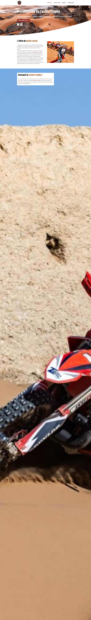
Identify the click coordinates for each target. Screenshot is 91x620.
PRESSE (63, 2)
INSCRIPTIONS (71, 2)
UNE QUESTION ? (23, 20)
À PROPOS (49, 2)
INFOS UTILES (57, 2)
